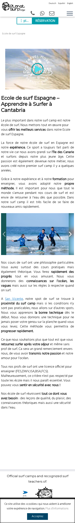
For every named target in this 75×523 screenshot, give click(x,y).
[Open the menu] (70, 14)
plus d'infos (28, 21)
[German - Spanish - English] (42, 14)
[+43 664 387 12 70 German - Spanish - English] (32, 14)
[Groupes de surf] (37, 234)
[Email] (52, 14)
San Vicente (14, 299)
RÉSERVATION (45, 21)
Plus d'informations (57, 508)
